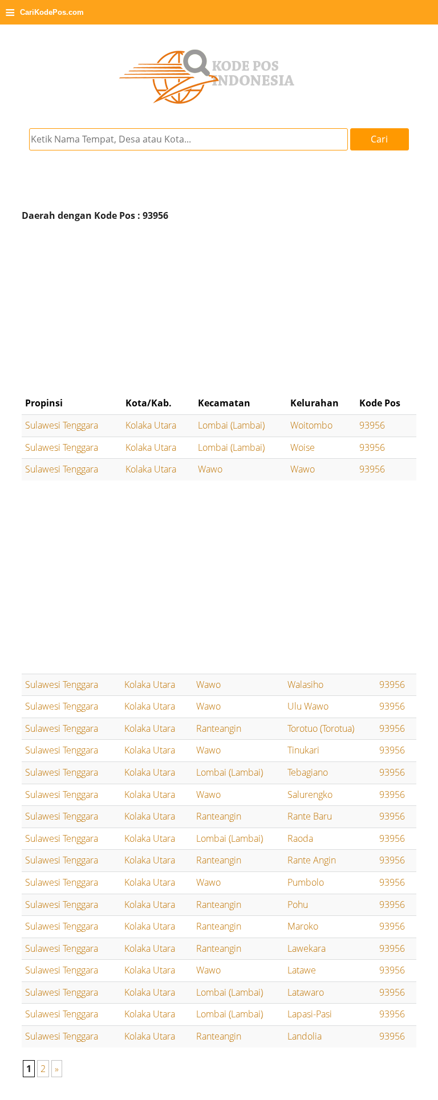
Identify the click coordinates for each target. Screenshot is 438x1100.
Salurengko (309, 794)
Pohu (297, 904)
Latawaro (305, 992)
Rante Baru (309, 816)
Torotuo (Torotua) (320, 728)
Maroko (302, 926)
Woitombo (311, 425)
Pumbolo (305, 882)
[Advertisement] (219, 309)
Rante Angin (311, 860)
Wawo (210, 469)
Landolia (304, 1036)
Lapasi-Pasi (309, 1014)
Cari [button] (379, 139)
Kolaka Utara (150, 425)
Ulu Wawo (307, 706)
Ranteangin (218, 728)
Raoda (300, 838)
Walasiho (305, 684)
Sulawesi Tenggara (61, 425)
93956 (372, 425)
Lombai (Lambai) (231, 425)
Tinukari (303, 750)
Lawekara (306, 948)
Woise (302, 447)
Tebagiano (307, 772)
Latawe (301, 970)
